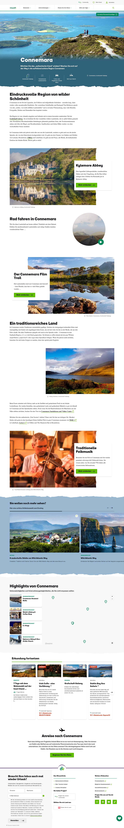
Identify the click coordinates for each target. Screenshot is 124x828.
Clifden (29, 137)
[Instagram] (97, 802)
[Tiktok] (115, 802)
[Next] (111, 692)
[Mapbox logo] (48, 644)
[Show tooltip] (43, 796)
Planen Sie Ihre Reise (64, 7)
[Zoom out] (112, 599)
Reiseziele (26, 7)
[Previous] (12, 692)
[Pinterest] (103, 802)
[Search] (112, 7)
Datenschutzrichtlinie (36, 815)
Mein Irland (98, 2)
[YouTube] (109, 802)
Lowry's (22, 423)
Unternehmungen (44, 7)
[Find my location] (112, 643)
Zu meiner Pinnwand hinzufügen (106, 14)
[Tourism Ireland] (15, 8)
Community (85, 2)
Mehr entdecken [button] (84, 185)
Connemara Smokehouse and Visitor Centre (56, 411)
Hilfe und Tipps (83, 7)
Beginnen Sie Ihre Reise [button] (62, 755)
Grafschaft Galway (16, 119)
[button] (107, 508)
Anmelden (111, 2)
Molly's (71, 420)
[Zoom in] (112, 596)
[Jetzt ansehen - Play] (101, 242)
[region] (79, 619)
